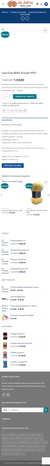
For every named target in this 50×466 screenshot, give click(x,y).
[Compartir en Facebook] (8, 111)
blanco (40, 435)
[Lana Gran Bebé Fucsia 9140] (13, 193)
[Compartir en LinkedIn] (25, 111)
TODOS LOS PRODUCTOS (10, 105)
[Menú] (3, 4)
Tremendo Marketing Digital (36, 463)
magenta (29, 446)
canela (11, 438)
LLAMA (44, 442)
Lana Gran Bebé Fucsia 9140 (12, 210)
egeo (36, 438)
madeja (21, 446)
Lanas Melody (35, 442)
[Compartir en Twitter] (12, 111)
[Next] (48, 200)
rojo (38, 450)
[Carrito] (46, 4)
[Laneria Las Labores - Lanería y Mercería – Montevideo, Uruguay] (20, 4)
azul (28, 435)
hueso (14, 442)
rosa (43, 450)
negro (33, 450)
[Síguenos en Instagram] (8, 395)
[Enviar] (46, 410)
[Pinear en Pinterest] (21, 111)
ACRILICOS (12, 435)
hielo (8, 442)
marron (42, 446)
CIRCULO (18, 438)
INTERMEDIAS (23, 442)
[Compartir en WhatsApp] (4, 111)
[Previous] (1, 200)
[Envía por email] (16, 111)
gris (3, 442)
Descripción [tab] (7, 120)
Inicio (5, 12)
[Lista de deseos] (37, 4)
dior (31, 438)
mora (11, 450)
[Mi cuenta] (41, 4)
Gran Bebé (25, 14)
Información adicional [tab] (12, 125)
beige (34, 435)
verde (17, 454)
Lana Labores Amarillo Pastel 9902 (36, 211)
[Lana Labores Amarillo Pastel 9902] (37, 193)
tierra (11, 454)
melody (4, 450)
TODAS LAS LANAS (18, 12)
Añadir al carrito (24, 96)
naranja (26, 450)
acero (4, 435)
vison (22, 454)
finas (41, 438)
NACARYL (18, 450)
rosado (4, 454)
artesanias (21, 435)
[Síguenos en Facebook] (4, 395)
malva (36, 446)
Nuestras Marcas (37, 12)
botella (4, 438)
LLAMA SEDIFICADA (9, 446)
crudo (26, 438)
